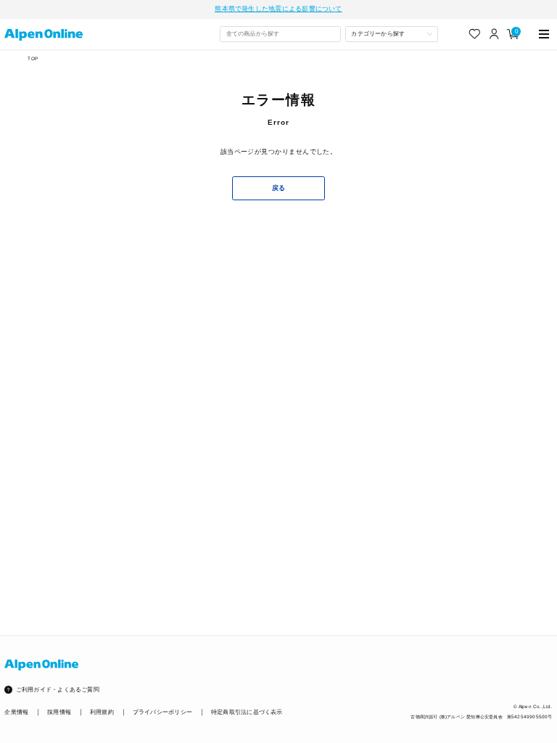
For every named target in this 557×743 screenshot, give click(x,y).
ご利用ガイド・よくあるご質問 (57, 689)
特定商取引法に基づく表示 (247, 712)
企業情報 (16, 712)
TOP (32, 58)
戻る (279, 188)
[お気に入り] (474, 33)
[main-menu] (544, 33)
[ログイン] (494, 33)
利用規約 (102, 712)
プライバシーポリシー (162, 712)
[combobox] (280, 34)
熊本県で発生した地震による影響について (278, 8)
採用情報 (59, 712)
